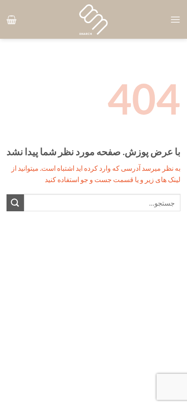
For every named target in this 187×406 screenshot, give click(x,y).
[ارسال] (15, 202)
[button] (175, 19)
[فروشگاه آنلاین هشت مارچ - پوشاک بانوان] (93, 19)
